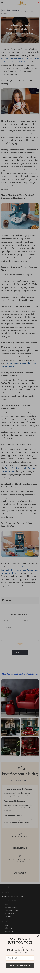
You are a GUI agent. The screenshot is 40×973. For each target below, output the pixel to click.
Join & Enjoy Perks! (20, 965)
